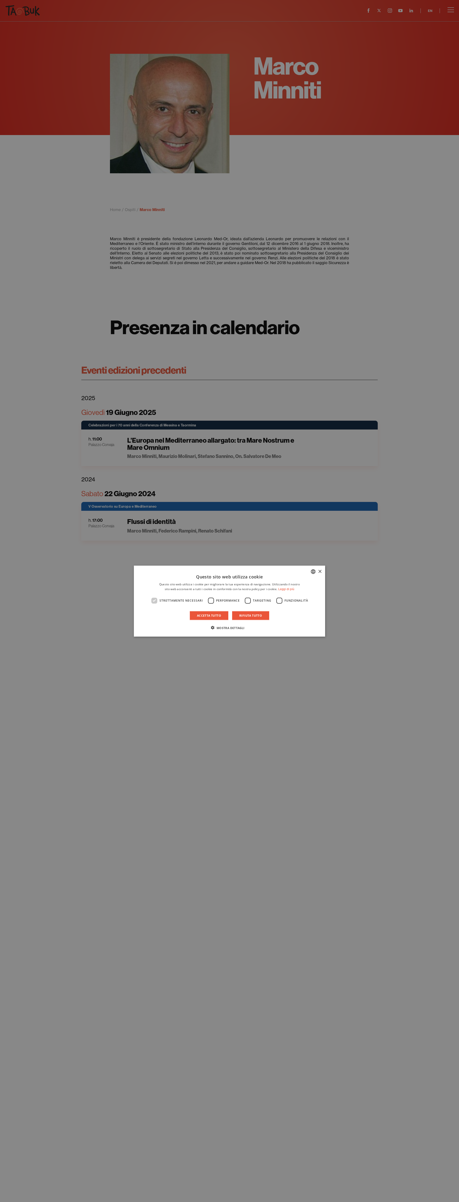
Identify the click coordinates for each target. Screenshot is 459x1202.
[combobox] (313, 571)
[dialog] (229, 601)
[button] (229, 628)
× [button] (320, 571)
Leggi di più (286, 589)
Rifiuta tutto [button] (250, 615)
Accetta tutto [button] (209, 615)
